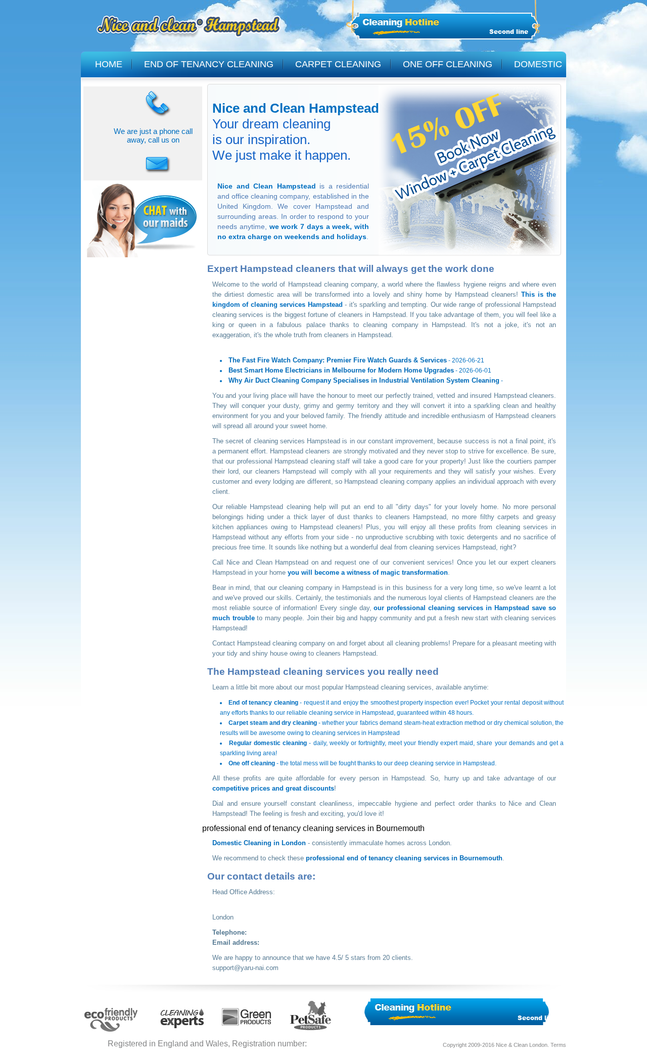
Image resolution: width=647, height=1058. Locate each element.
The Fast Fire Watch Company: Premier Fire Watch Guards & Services (337, 360)
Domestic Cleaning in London (259, 843)
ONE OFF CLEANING (447, 64)
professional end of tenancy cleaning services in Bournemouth (404, 858)
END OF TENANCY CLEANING (208, 64)
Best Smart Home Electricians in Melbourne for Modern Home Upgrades (341, 370)
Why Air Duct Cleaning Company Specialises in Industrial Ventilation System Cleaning (363, 380)
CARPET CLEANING (338, 64)
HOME (108, 64)
